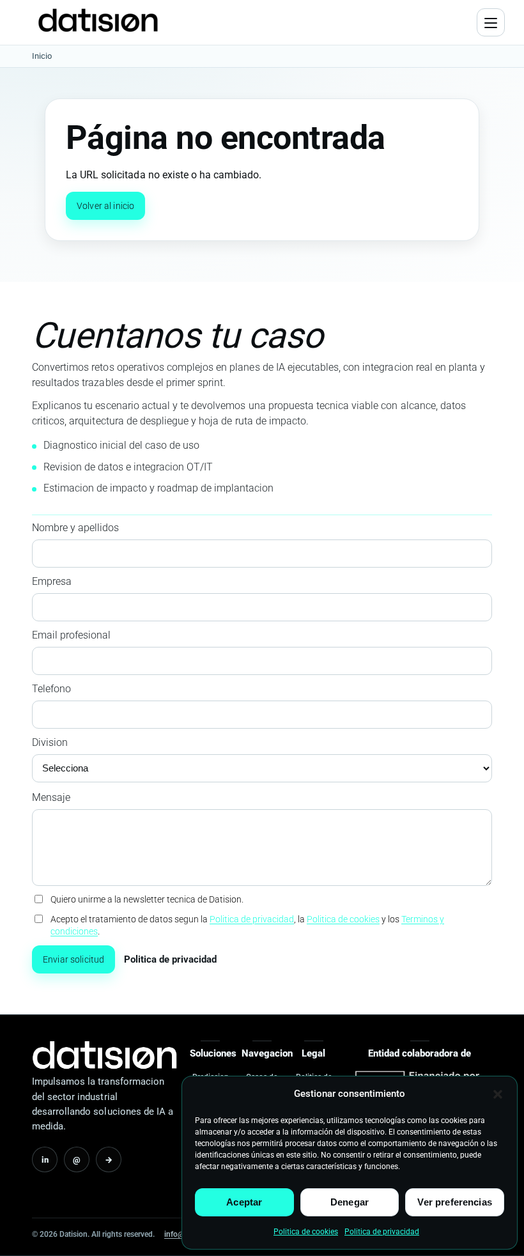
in (45, 1160)
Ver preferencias (454, 1202)
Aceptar (244, 1202)
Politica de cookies (306, 1231)
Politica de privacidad (381, 1231)
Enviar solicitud (73, 959)
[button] (497, 1094)
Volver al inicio (105, 206)
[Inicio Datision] (104, 1055)
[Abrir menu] (491, 22)
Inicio (42, 56)
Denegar (349, 1202)
